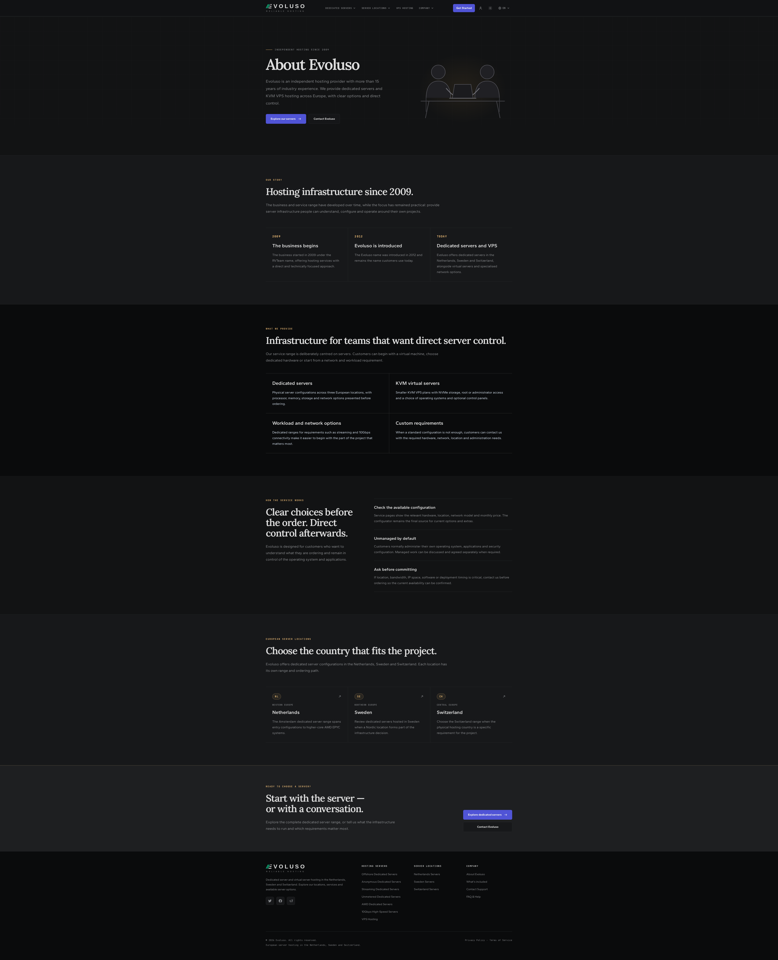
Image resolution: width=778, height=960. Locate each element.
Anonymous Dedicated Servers (381, 881)
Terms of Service (500, 940)
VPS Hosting (404, 8)
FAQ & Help (473, 896)
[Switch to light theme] (490, 8)
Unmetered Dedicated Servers (381, 896)
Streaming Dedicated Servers (380, 889)
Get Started (464, 8)
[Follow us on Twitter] (270, 901)
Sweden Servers (424, 881)
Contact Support (477, 889)
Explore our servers (283, 119)
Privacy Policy (475, 940)
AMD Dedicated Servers (377, 904)
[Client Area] (481, 8)
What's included (476, 881)
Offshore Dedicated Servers (379, 874)
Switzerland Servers (426, 889)
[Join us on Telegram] (291, 901)
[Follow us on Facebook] (280, 901)
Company (424, 8)
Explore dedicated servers (485, 814)
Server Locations (374, 8)
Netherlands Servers (427, 874)
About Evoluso (475, 874)
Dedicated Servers (338, 8)
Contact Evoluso (324, 119)
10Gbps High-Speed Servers (380, 911)
